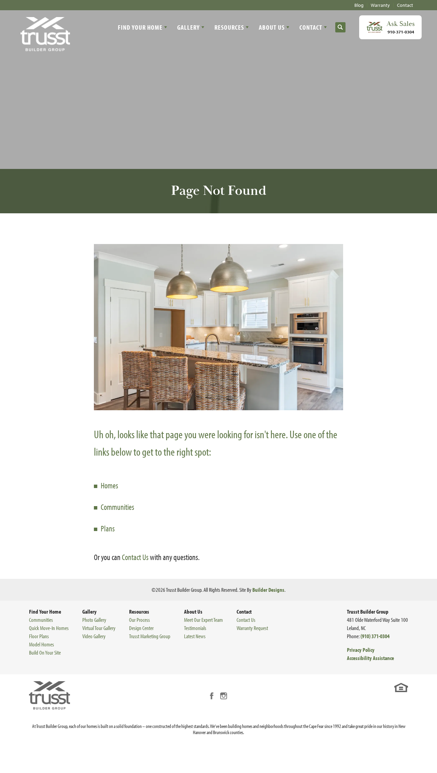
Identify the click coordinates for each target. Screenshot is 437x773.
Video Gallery (93, 636)
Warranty (380, 5)
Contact (405, 5)
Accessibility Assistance (370, 657)
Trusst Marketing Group (149, 636)
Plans (108, 528)
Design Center (141, 627)
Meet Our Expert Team (203, 619)
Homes (109, 485)
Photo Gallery (94, 619)
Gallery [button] (188, 27)
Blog (359, 5)
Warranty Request (252, 627)
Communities (117, 507)
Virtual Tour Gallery (98, 627)
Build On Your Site (45, 652)
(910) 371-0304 (375, 636)
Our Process (139, 619)
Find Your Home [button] (140, 27)
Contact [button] (310, 27)
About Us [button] (272, 27)
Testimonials (195, 627)
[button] (340, 27)
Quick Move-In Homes (49, 627)
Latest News (195, 636)
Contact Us (135, 557)
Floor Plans (39, 636)
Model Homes (41, 644)
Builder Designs (268, 589)
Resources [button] (229, 27)
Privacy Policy (361, 649)
